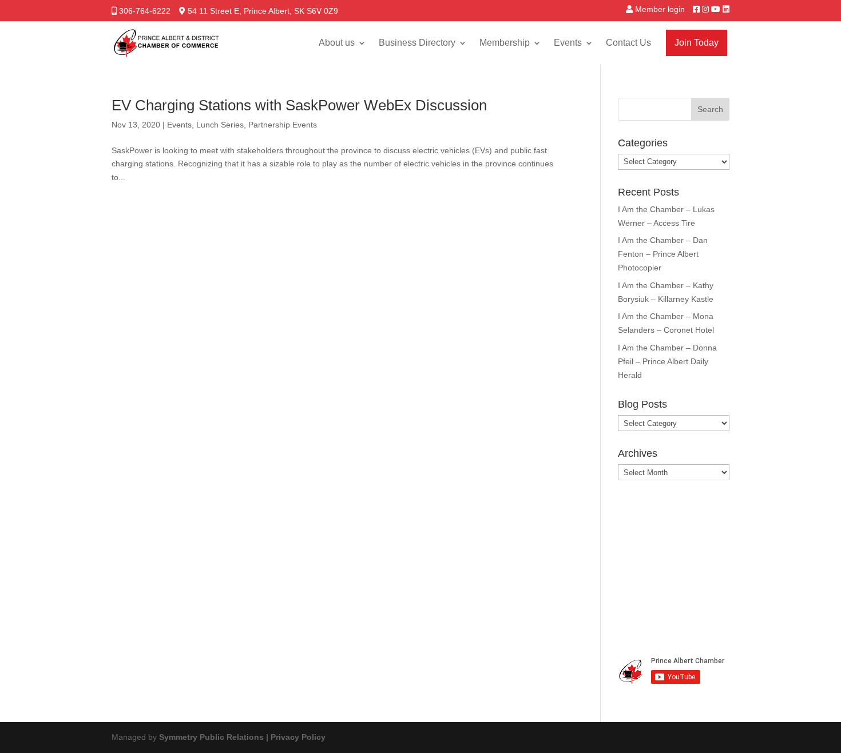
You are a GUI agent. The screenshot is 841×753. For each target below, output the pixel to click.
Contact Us (628, 42)
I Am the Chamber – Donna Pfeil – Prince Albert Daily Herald (667, 361)
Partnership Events (282, 124)
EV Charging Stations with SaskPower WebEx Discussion (299, 105)
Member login (660, 9)
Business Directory (417, 42)
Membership (504, 42)
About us (337, 42)
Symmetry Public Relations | (215, 737)
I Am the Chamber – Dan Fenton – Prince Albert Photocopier (663, 254)
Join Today (697, 42)
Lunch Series (220, 124)
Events (568, 42)
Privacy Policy (298, 737)
